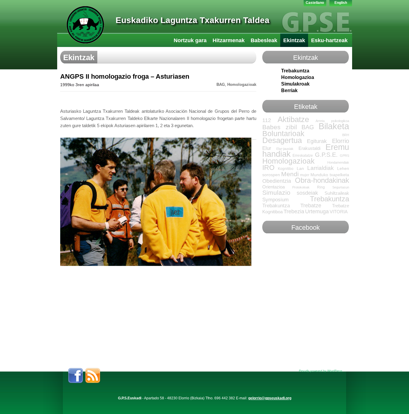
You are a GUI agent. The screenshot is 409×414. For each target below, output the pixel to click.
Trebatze (310, 205)
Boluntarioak (283, 133)
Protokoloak (301, 187)
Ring (321, 187)
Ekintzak (294, 40)
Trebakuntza (295, 70)
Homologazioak (241, 85)
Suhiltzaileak (337, 193)
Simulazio (276, 192)
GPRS (344, 155)
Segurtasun (340, 187)
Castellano (315, 3)
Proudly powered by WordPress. (321, 370)
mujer (304, 175)
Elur (266, 148)
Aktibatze (293, 119)
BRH (345, 135)
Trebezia (294, 211)
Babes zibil (279, 127)
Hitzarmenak (229, 40)
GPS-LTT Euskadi (85, 25)
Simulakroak (295, 83)
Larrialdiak (320, 168)
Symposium (275, 200)
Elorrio (340, 141)
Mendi (290, 174)
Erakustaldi (309, 148)
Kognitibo (285, 169)
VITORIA (339, 211)
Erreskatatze (303, 155)
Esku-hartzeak (329, 40)
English (340, 3)
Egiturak (317, 141)
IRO (268, 167)
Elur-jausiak (284, 148)
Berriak (289, 90)
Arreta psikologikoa (332, 121)
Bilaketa (334, 126)
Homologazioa (297, 77)
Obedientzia (276, 181)
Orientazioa (273, 187)
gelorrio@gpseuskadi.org (269, 398)
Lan (300, 168)
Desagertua (282, 140)
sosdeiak (307, 193)
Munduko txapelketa (329, 175)
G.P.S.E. (326, 154)
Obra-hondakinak (322, 180)
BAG (220, 85)
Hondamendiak (338, 162)
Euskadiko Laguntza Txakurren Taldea (192, 20)
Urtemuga (317, 211)
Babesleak (264, 40)
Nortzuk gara (190, 40)
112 (266, 120)
